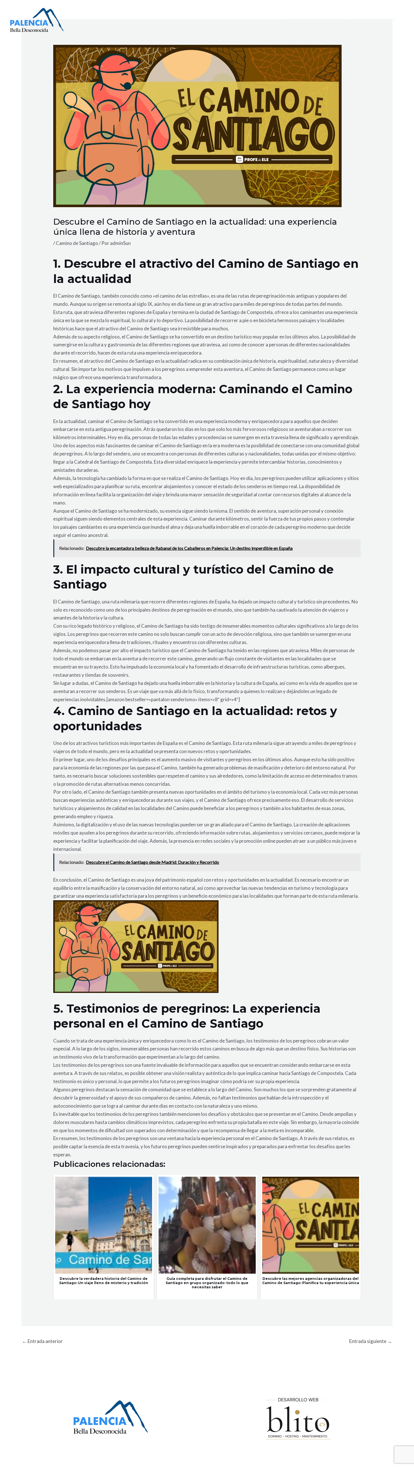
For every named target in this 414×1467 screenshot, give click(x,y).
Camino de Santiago (77, 243)
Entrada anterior (42, 1341)
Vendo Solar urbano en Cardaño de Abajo (340, 20)
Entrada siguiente (370, 1341)
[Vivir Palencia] (37, 19)
